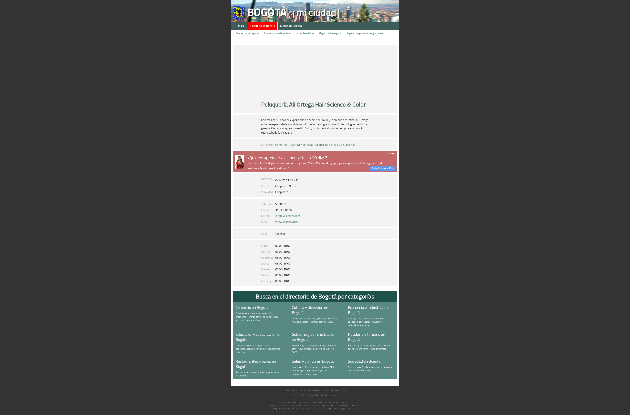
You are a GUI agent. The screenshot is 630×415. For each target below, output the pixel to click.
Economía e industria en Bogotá (368, 309)
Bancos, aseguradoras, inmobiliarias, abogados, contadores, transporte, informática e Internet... (366, 322)
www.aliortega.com (287, 221)
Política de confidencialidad (309, 390)
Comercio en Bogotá (252, 307)
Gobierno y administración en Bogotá (313, 336)
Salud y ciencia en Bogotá (313, 361)
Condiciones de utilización (334, 390)
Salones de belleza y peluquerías (335, 144)
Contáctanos (289, 390)
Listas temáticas (304, 33)
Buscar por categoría (247, 33)
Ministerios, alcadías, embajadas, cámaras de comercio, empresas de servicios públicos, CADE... (314, 349)
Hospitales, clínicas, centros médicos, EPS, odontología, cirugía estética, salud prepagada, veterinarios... (313, 370)
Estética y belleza (301, 144)
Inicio (241, 25)
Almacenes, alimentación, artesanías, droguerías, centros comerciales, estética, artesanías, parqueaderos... (257, 316)
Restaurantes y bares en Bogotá (256, 363)
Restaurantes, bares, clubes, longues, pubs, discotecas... (258, 374)
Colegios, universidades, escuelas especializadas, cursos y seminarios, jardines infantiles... (258, 349)
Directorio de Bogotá (262, 25)
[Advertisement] (315, 74)
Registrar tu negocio (330, 33)
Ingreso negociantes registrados (365, 33)
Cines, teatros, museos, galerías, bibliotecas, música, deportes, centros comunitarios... (314, 320)
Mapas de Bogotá (291, 25)
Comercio (281, 144)
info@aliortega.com (287, 215)
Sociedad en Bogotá (364, 361)
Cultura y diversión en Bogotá (310, 309)
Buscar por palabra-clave (277, 33)
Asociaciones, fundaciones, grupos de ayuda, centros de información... (370, 368)
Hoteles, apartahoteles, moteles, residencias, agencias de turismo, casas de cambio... (371, 347)
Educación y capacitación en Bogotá (258, 336)
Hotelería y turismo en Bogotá (366, 336)
